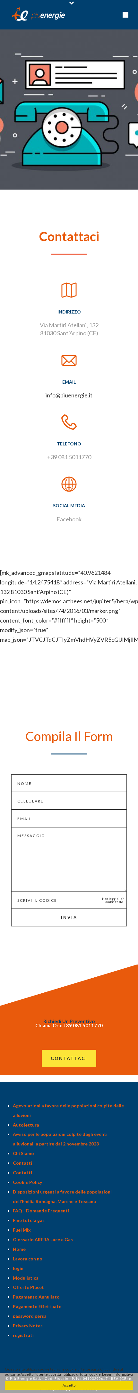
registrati (23, 1335)
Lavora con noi (28, 1258)
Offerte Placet (28, 1287)
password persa (30, 1316)
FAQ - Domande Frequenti (41, 1210)
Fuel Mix (22, 1230)
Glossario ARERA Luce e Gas (43, 1239)
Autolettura (26, 1125)
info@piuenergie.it (69, 395)
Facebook (69, 519)
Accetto (69, 1385)
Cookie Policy (27, 1182)
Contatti (22, 1163)
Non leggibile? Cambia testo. (113, 900)
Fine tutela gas (29, 1220)
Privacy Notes (28, 1325)
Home (19, 1249)
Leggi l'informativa (117, 1374)
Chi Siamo (23, 1153)
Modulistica (26, 1278)
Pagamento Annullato (36, 1296)
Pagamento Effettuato (37, 1306)
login (18, 1268)
